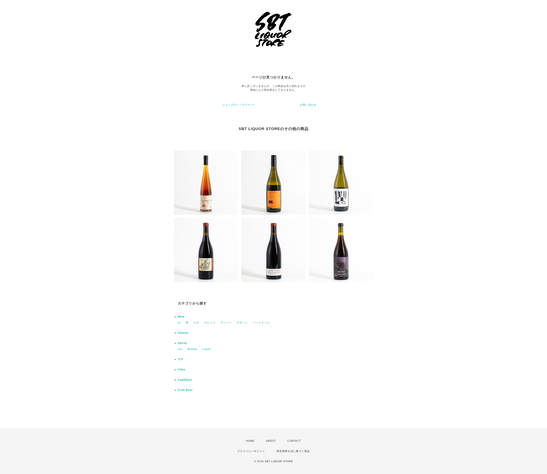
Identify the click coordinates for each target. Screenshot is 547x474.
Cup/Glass (185, 379)
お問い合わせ (308, 104)
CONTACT (294, 440)
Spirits (182, 343)
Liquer (206, 349)
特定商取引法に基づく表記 (293, 451)
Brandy (192, 349)
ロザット (242, 322)
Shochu (183, 332)
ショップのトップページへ (239, 104)
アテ (180, 359)
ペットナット (261, 322)
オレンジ (209, 322)
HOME (250, 440)
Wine (181, 316)
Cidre (181, 369)
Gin (180, 349)
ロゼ (196, 322)
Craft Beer (185, 390)
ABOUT (271, 440)
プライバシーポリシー (251, 451)
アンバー (226, 322)
